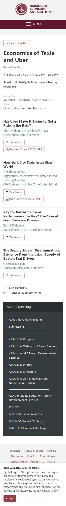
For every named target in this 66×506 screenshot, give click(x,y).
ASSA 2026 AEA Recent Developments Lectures (32, 355)
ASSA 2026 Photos (20, 365)
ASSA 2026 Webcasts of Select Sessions (33, 346)
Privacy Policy (49, 491)
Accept (10, 498)
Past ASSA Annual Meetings (26, 421)
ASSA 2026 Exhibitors (22, 372)
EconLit (31, 456)
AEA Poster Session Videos (25, 414)
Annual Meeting (19, 307)
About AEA (37, 462)
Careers (51, 450)
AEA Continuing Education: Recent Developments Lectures (30, 398)
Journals (15, 450)
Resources (17, 456)
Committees (47, 456)
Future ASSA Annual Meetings (27, 428)
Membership (19, 462)
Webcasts (15, 407)
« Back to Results (16, 43)
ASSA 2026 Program (21, 339)
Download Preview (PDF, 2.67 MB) (25, 198)
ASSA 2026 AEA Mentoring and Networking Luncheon (28, 381)
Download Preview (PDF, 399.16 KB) (25, 149)
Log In (51, 462)
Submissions (16, 326)
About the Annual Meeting (25, 319)
